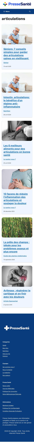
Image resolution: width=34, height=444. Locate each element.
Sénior (5, 63)
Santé (4, 345)
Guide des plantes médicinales (15, 256)
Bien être (5, 348)
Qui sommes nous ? (9, 367)
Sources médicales (8, 388)
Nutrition (6, 111)
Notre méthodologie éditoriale (12, 394)
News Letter (6, 386)
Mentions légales (8, 405)
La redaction (6, 372)
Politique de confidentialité (11, 408)
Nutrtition (6, 351)
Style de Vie (6, 354)
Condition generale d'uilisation (12, 411)
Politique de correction (10, 391)
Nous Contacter (7, 370)
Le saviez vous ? (9, 159)
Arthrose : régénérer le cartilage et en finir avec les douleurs (16, 293)
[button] (29, 11)
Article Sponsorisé (10, 301)
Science (5, 356)
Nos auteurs (6, 375)
